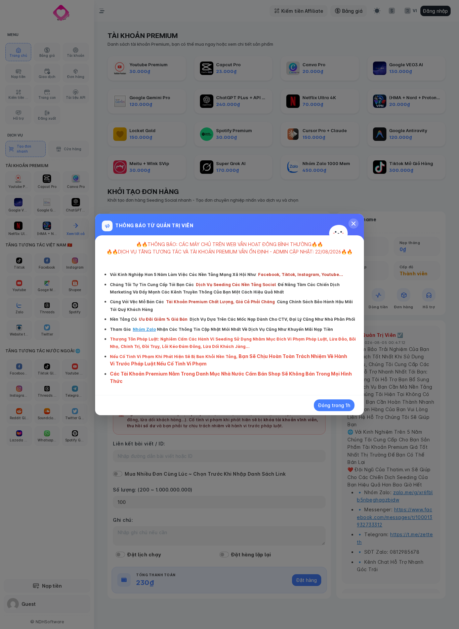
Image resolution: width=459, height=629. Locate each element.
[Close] (353, 224)
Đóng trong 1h (334, 405)
